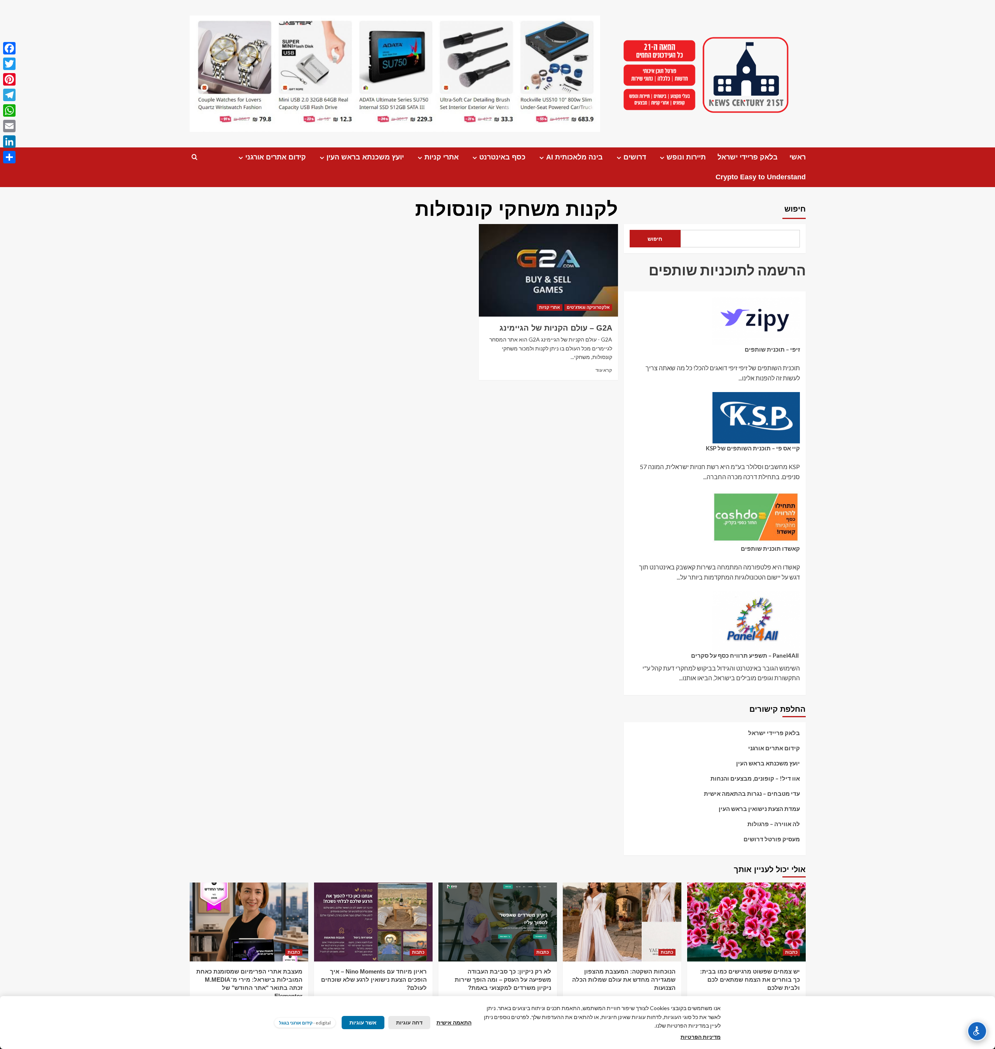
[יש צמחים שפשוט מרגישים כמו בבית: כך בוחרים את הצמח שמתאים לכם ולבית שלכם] (746, 922)
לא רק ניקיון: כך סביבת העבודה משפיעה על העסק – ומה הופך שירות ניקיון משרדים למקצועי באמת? (503, 979)
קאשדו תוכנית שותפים (770, 548)
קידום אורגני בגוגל (295, 1022)
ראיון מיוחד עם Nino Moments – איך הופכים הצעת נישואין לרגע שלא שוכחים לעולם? (374, 979)
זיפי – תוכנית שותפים (772, 349)
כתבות (791, 952)
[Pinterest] (9, 79)
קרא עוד (603, 370)
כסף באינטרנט (502, 157)
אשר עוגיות (363, 1022)
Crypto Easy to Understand (761, 177)
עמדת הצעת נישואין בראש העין (759, 808)
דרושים (634, 157)
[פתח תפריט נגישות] (977, 1031)
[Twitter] (9, 64)
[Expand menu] (662, 157)
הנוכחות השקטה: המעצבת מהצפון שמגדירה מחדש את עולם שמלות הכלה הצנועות (624, 979)
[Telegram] (9, 95)
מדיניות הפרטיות (701, 1036)
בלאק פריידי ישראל (747, 157)
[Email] (9, 126)
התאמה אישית (453, 1022)
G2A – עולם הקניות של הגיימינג (555, 328)
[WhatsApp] (9, 110)
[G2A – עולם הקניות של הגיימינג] (548, 270)
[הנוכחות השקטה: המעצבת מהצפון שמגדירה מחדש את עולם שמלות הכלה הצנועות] (622, 922)
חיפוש (795, 209)
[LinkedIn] (9, 141)
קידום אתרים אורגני (275, 157)
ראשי (797, 157)
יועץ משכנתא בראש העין (365, 157)
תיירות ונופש (686, 157)
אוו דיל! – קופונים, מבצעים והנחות (755, 778)
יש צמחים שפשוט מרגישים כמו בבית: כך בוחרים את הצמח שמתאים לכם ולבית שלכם (750, 979)
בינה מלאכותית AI (574, 157)
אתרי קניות (441, 157)
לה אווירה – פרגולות (773, 823)
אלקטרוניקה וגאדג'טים (588, 307)
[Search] (194, 157)
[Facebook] (9, 48)
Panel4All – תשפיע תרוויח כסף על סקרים (745, 655)
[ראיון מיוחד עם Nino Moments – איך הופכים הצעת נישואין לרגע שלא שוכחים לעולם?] (373, 922)
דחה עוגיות (409, 1022)
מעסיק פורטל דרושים (772, 838)
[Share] (9, 157)
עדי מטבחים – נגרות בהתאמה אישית (752, 793)
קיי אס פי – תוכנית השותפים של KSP (753, 448)
